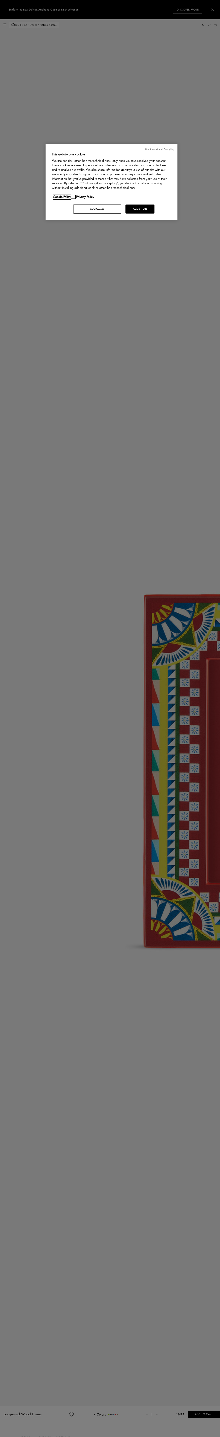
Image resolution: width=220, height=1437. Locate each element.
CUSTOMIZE (97, 209)
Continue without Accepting (159, 149)
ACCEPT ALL (140, 209)
